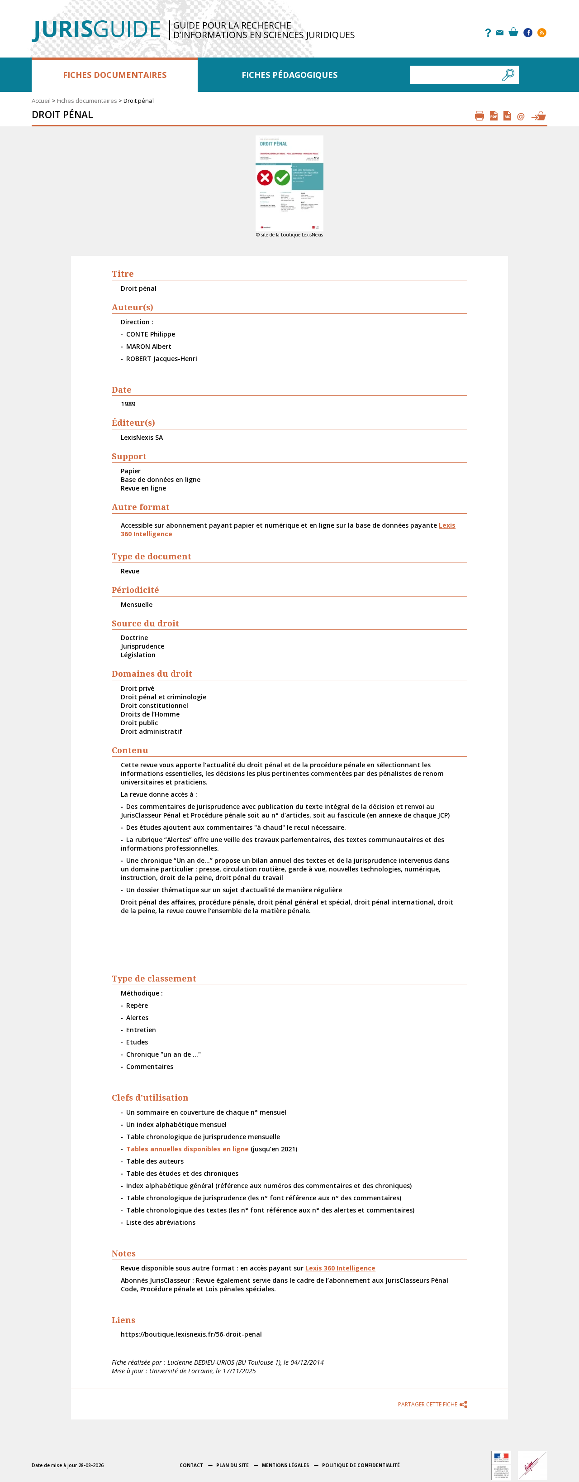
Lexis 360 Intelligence (340, 1268)
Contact (191, 1465)
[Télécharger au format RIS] (507, 116)
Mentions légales (285, 1465)
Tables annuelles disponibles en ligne (187, 1149)
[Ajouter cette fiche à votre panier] (538, 116)
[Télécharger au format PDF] (494, 116)
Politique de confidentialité (361, 1465)
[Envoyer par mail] (521, 116)
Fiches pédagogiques (289, 74)
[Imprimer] (479, 116)
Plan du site (232, 1465)
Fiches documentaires (114, 74)
